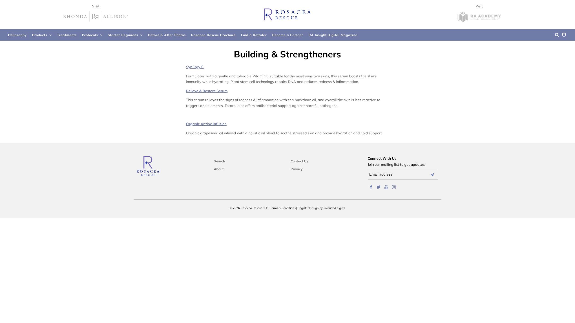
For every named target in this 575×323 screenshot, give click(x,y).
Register (303, 208)
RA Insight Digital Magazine (333, 35)
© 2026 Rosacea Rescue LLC (249, 208)
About (219, 169)
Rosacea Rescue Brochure (213, 35)
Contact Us (299, 161)
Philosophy (17, 35)
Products (39, 35)
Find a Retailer (254, 35)
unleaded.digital (334, 208)
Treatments (67, 35)
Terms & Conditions (283, 208)
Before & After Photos (167, 35)
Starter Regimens (123, 35)
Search (219, 161)
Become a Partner (287, 35)
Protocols (90, 35)
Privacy (297, 169)
